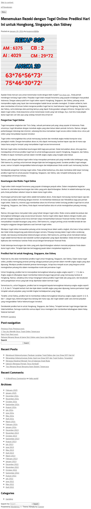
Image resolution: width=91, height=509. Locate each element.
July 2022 (9, 478)
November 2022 (12, 467)
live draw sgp (64, 94)
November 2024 (12, 398)
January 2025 (11, 393)
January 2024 (11, 427)
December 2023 (12, 430)
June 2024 (10, 413)
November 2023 (12, 433)
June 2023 (10, 447)
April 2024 (10, 418)
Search (4, 340)
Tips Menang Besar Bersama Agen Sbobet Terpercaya (27, 366)
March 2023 (10, 455)
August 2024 (11, 407)
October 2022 (11, 470)
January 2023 (11, 461)
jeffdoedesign (6, 7)
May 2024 (10, 415)
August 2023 (11, 441)
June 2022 (10, 481)
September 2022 (12, 472)
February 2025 (11, 390)
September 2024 (12, 404)
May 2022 (10, 484)
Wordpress (15, 506)
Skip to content (7, 2)
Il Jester (41, 506)
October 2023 (11, 435)
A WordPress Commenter (16, 378)
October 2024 (11, 401)
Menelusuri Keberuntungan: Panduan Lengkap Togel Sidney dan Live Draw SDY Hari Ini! (40, 355)
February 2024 (11, 424)
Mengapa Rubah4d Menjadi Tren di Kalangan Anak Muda (28, 360)
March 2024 (10, 421)
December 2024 (12, 395)
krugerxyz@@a (32, 31)
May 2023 (10, 450)
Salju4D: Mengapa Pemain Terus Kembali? (22, 363)
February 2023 (11, 458)
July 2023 (9, 444)
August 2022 (11, 475)
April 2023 (10, 452)
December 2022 (12, 464)
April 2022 (10, 487)
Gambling (12, 316)
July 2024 (9, 410)
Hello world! (33, 378)
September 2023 (12, 438)
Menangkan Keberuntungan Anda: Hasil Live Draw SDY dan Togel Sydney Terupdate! (39, 358)
